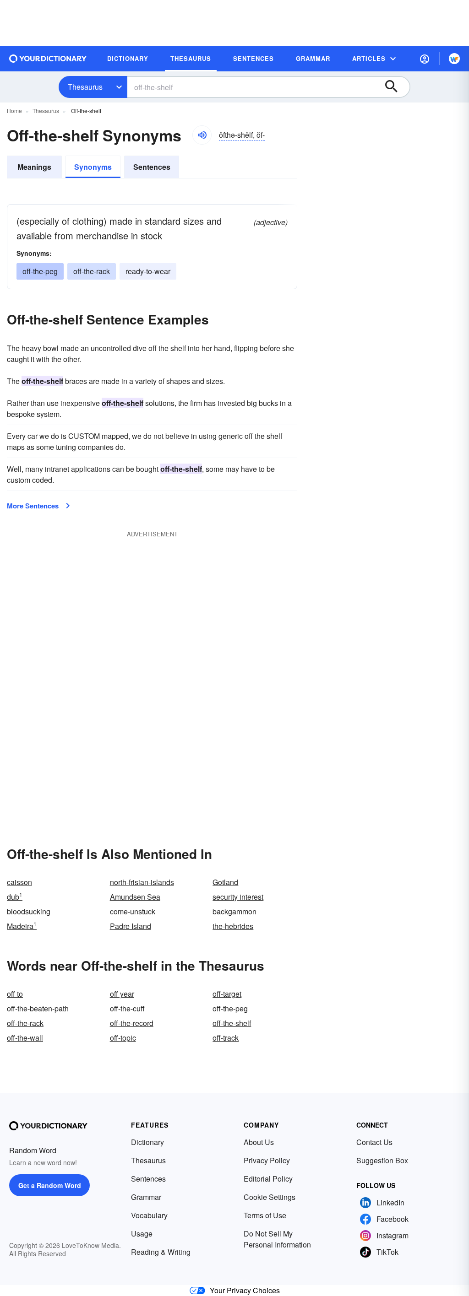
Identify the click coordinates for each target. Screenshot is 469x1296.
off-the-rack (91, 271)
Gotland (225, 882)
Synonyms (93, 167)
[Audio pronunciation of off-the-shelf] (202, 135)
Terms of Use (265, 1215)
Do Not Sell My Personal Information (277, 1239)
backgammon (234, 911)
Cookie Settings (269, 1197)
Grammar (146, 1197)
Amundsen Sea (135, 896)
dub (14, 896)
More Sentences (33, 506)
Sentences (151, 167)
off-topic (123, 1037)
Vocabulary (149, 1215)
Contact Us (374, 1142)
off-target (227, 993)
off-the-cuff (127, 1008)
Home (14, 110)
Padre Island (130, 926)
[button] (424, 58)
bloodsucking (28, 911)
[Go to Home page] (48, 58)
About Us (259, 1142)
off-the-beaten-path (38, 1008)
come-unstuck (132, 911)
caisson (19, 882)
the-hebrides (233, 926)
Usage (142, 1233)
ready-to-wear (147, 271)
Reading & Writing (161, 1252)
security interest (238, 896)
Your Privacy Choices (245, 1290)
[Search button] (395, 87)
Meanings (34, 167)
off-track (226, 1037)
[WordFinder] (454, 58)
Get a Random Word (49, 1185)
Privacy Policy (267, 1160)
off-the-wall (25, 1037)
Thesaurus (85, 86)
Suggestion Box (382, 1160)
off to (15, 993)
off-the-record (131, 1023)
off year (122, 993)
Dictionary (147, 1142)
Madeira (22, 926)
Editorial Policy (268, 1178)
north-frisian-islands (142, 882)
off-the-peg (40, 271)
